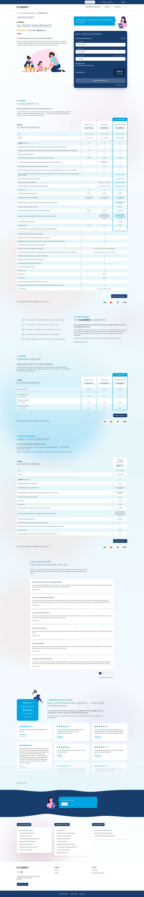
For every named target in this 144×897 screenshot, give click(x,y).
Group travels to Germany (25, 849)
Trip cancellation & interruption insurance (67, 847)
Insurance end (80, 48)
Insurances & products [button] (93, 7)
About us (107, 7)
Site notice (82, 893)
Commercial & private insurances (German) (104, 836)
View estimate (119, 73)
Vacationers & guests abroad (64, 836)
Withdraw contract (22, 884)
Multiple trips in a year (62, 852)
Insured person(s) (80, 55)
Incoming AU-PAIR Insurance (26, 830)
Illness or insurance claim (98, 873)
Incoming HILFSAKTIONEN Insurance (28, 847)
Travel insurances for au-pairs (27, 13)
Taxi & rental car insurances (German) (103, 833)
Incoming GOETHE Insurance (26, 844)
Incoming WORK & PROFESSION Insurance (29, 838)
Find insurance (90, 2)
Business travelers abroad (63, 838)
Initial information (63, 893)
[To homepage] (23, 7)
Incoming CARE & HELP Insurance (27, 841)
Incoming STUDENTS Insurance (26, 833)
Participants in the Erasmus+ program (66, 844)
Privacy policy (73, 893)
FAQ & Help (118, 7)
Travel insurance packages (63, 849)
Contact (65, 804)
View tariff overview (120, 85)
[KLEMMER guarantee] (30, 143)
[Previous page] (96, 673)
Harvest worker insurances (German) (103, 830)
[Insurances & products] (126, 7)
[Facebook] (18, 872)
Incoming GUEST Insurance (25, 836)
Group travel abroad (62, 841)
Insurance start (80, 41)
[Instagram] (21, 872)
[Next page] (113, 673)
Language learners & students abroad (66, 833)
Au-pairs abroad (61, 830)
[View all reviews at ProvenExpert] (41, 30)
